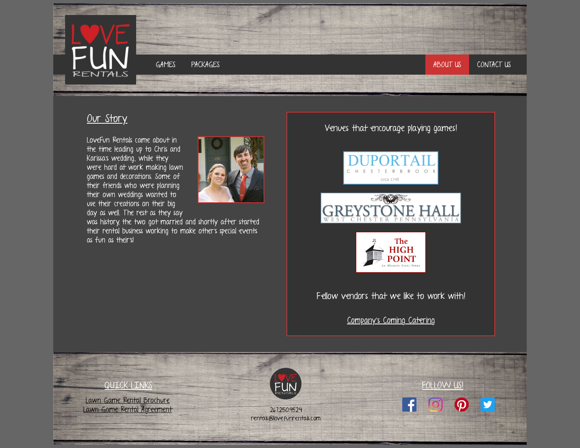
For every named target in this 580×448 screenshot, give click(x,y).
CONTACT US (494, 64)
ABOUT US (447, 64)
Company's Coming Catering (391, 320)
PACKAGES (205, 64)
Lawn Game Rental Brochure (128, 400)
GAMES (166, 64)
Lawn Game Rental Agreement (127, 409)
